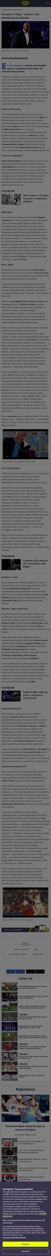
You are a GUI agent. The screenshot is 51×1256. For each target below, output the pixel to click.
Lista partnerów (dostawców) (14, 1238)
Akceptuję (25, 1244)
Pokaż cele (25, 1251)
